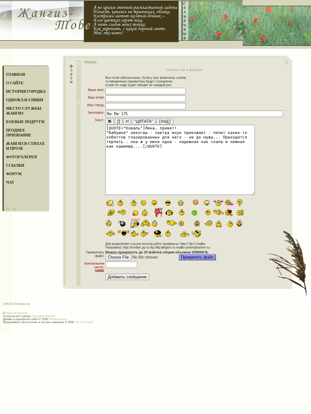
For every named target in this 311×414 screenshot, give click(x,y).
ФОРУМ (14, 174)
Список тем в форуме (184, 70)
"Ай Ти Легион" (84, 322)
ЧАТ (10, 182)
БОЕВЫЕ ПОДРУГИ (25, 121)
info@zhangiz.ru (16, 303)
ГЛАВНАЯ (15, 74)
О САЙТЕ (15, 83)
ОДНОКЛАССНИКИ (24, 100)
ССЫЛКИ (15, 165)
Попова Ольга (58, 319)
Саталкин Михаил (43, 316)
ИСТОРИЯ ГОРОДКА (26, 91)
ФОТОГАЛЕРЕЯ (21, 157)
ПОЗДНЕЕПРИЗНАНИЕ (18, 132)
